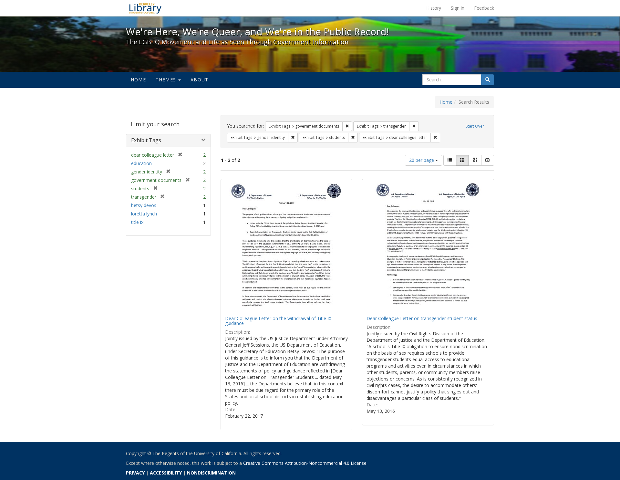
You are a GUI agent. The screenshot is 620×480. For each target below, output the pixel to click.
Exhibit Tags (146, 140)
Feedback (484, 8)
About (199, 80)
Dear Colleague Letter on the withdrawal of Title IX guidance (278, 320)
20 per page (422, 160)
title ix (137, 222)
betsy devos (143, 205)
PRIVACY (135, 473)
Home (138, 80)
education (141, 163)
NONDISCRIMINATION (211, 473)
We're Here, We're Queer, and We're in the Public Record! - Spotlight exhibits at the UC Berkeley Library (145, 8)
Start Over (475, 126)
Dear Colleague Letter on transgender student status (422, 318)
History (433, 8)
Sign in (457, 8)
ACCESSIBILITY (166, 473)
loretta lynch (144, 214)
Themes (167, 80)
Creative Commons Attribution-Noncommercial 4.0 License (305, 463)
